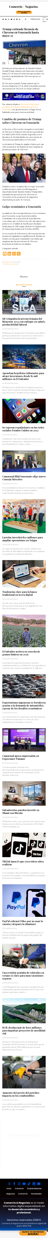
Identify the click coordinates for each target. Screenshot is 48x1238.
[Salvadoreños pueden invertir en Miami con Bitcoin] (24, 793)
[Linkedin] (33, 1183)
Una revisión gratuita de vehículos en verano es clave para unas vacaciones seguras (23, 975)
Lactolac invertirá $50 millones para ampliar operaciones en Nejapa (22, 539)
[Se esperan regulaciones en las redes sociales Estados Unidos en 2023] (24, 411)
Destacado (8, 264)
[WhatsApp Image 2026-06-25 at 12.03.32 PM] (24, 96)
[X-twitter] (9, 1183)
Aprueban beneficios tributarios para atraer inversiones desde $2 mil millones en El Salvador (23, 376)
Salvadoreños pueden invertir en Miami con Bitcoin (20, 811)
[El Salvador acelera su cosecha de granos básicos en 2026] (24, 631)
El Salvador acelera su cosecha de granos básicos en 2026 (21, 653)
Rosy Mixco (14, 435)
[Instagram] (19, 1183)
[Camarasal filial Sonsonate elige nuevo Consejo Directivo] (24, 461)
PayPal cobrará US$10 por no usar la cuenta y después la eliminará (22, 923)
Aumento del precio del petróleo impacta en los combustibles (20, 1094)
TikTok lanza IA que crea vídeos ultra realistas (23, 863)
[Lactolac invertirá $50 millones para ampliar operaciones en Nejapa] (24, 516)
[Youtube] (24, 1183)
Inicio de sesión (44, 19)
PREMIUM (35, 19)
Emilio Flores (8, 262)
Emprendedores (34, 1188)
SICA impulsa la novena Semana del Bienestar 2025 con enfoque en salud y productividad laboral (23, 321)
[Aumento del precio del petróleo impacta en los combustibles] (24, 1072)
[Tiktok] (29, 1183)
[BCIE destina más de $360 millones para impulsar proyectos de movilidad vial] (24, 1011)
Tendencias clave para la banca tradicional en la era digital (19, 593)
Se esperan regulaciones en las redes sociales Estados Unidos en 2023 (23, 429)
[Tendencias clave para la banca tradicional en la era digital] (24, 573)
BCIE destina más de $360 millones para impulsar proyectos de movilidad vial (23, 1030)
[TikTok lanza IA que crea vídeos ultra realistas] (24, 845)
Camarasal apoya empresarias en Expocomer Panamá (20, 757)
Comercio (19, 1188)
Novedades (36, 1194)
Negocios (10, 1194)
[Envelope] (38, 1183)
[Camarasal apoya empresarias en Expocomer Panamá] (24, 740)
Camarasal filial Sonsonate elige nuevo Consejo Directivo (24, 478)
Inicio (9, 1188)
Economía (15, 264)
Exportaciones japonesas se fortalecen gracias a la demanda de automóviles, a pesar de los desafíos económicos (24, 705)
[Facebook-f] (14, 1183)
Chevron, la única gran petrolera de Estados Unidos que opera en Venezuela (20, 107)
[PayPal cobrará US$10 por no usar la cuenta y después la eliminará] (24, 900)
